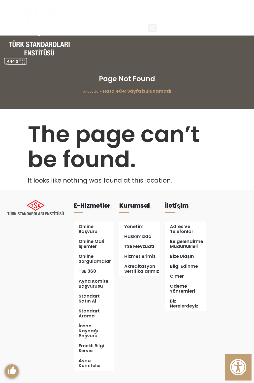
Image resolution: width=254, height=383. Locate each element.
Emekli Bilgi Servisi (91, 348)
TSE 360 (87, 271)
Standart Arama (89, 313)
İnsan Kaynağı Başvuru (88, 331)
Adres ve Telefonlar (181, 228)
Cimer (177, 276)
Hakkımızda (138, 236)
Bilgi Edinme (184, 266)
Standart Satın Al (89, 298)
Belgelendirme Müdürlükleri (186, 243)
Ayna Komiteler (90, 363)
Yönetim (134, 226)
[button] (152, 28)
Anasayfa (90, 91)
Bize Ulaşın (182, 256)
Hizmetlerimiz (140, 256)
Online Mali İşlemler (91, 243)
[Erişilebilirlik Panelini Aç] (238, 367)
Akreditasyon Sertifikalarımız (141, 268)
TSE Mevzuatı (139, 246)
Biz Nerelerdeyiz (184, 303)
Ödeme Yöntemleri (182, 288)
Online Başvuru (88, 228)
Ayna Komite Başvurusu (93, 283)
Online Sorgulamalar (95, 258)
